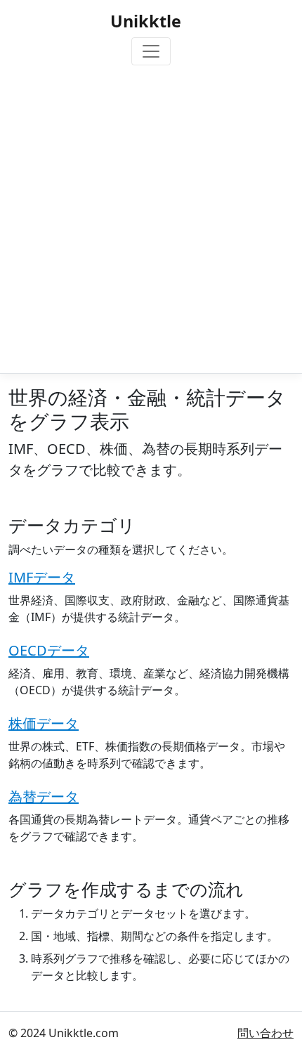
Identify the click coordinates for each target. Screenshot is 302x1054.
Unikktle (145, 21)
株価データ (43, 723)
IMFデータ (41, 577)
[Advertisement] (151, 216)
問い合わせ (265, 1033)
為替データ (43, 796)
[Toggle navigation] (151, 51)
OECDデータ (48, 650)
